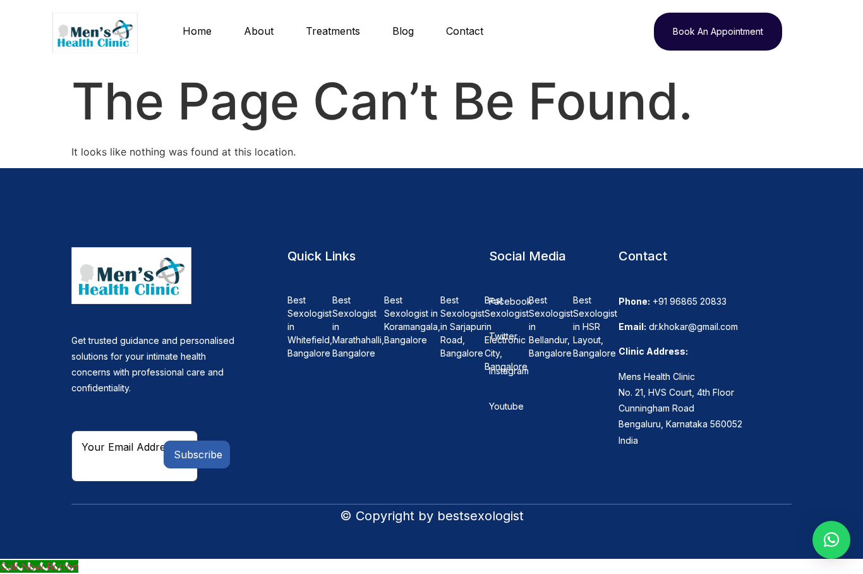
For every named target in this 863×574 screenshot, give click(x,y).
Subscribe (198, 454)
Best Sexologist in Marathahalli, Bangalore (358, 326)
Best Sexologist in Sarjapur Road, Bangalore (462, 326)
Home (197, 31)
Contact (464, 31)
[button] (831, 540)
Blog (403, 31)
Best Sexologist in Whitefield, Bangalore (309, 326)
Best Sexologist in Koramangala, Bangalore (412, 320)
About (259, 31)
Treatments (333, 31)
